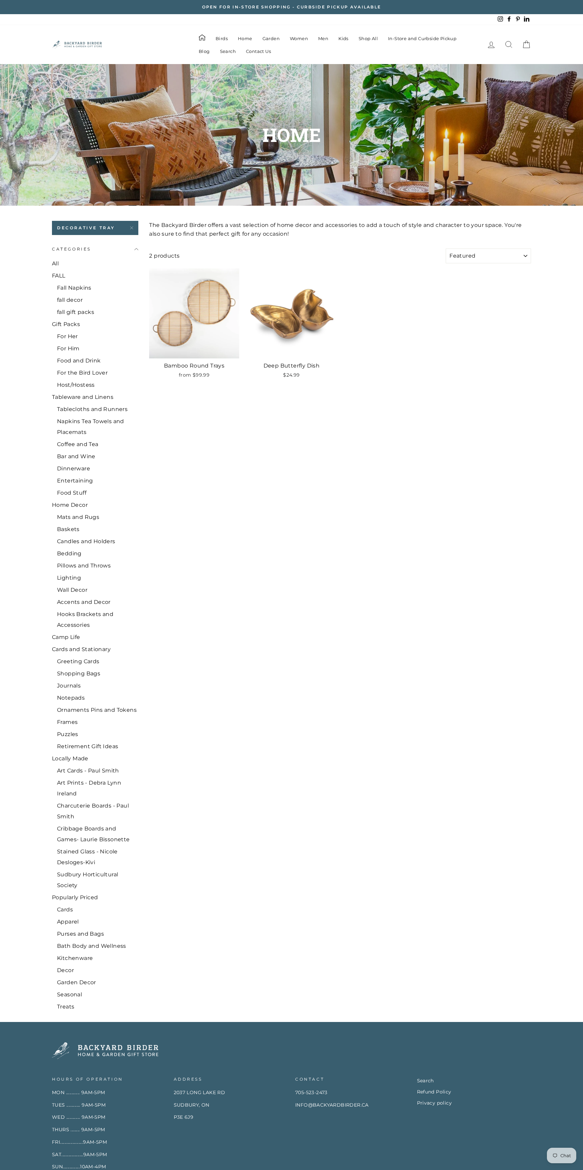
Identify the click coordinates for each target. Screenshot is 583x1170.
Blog (204, 51)
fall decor (70, 300)
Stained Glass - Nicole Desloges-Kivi (87, 857)
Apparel (68, 921)
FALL (58, 275)
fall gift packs (75, 312)
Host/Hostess (76, 385)
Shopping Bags (78, 673)
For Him (68, 348)
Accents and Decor (84, 602)
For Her (67, 336)
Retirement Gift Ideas (87, 746)
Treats (65, 1006)
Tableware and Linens (82, 397)
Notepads (71, 698)
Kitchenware (75, 958)
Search (228, 51)
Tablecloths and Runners (92, 409)
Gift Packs (66, 324)
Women (299, 38)
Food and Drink (79, 360)
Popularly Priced (75, 897)
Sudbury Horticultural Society (87, 879)
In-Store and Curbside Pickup (422, 38)
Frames (67, 722)
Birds (222, 38)
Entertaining (75, 480)
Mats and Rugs (78, 517)
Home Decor (70, 505)
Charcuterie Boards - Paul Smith (93, 811)
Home (245, 38)
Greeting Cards (78, 661)
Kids (343, 38)
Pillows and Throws (84, 565)
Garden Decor (76, 982)
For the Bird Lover (82, 373)
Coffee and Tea (78, 444)
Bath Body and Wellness (91, 946)
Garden (271, 38)
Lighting (69, 578)
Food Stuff (71, 493)
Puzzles (67, 734)
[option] (291, 7)
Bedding (69, 553)
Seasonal (69, 994)
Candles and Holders (86, 541)
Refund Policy (434, 1091)
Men (323, 38)
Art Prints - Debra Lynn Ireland (89, 788)
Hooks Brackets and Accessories (85, 619)
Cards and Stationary (81, 649)
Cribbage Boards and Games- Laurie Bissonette (93, 834)
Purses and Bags (80, 934)
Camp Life (66, 637)
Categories (71, 249)
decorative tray (86, 227)
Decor (65, 970)
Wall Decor (72, 590)
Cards (65, 909)
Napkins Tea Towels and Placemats (90, 426)
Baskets (68, 529)
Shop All (368, 38)
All (55, 263)
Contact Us (258, 51)
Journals (69, 685)
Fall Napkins (74, 288)
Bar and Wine (76, 456)
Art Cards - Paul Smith (88, 770)
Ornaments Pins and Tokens (97, 710)
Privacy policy (434, 1103)
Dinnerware (73, 468)
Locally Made (70, 758)
